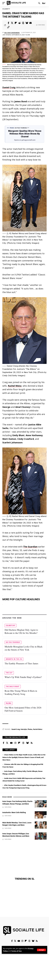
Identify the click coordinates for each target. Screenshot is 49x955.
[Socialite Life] (16, 3)
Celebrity (6, 9)
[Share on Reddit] (19, 23)
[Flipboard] (19, 743)
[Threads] (23, 743)
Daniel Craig (8, 87)
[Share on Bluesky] (27, 23)
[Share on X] (12, 23)
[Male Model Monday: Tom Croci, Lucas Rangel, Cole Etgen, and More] (41, 825)
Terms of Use (16, 951)
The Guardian (30, 546)
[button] (41, 950)
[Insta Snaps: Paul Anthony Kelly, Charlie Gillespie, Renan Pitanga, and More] (41, 803)
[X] (7, 743)
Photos (30, 729)
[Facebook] (3, 743)
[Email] (30, 23)
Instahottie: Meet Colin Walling (14, 812)
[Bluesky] (27, 743)
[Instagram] (15, 743)
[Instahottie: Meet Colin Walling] (41, 814)
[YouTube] (11, 743)
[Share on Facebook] (8, 23)
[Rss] (31, 743)
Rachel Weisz (15, 385)
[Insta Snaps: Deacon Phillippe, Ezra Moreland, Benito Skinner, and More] (41, 836)
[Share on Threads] (23, 23)
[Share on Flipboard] (15, 23)
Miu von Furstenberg (12, 32)
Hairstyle (24, 729)
